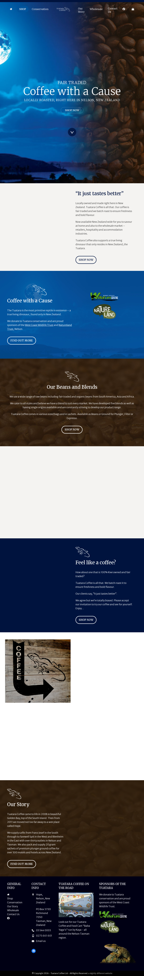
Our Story (12, 906)
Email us (41, 941)
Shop (10, 898)
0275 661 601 (44, 935)
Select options (27, 528)
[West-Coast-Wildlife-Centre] (104, 297)
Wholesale (13, 910)
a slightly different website (100, 973)
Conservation (14, 902)
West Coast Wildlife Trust (39, 325)
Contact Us (13, 914)
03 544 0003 (43, 930)
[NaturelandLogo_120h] (104, 311)
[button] (133, 9)
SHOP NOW (72, 110)
